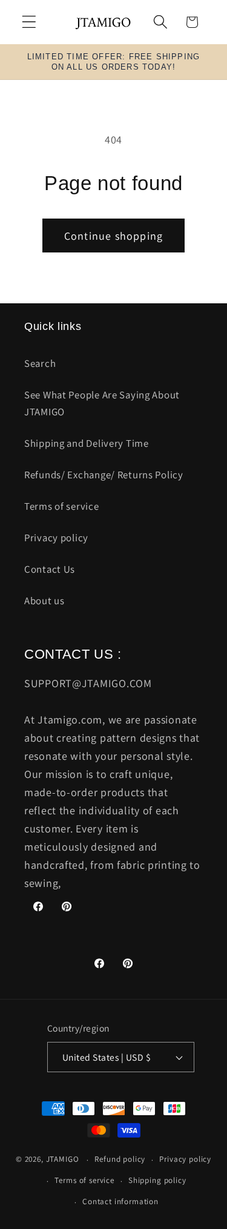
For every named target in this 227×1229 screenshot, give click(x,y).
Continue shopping (113, 236)
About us (44, 600)
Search (40, 363)
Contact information (120, 1201)
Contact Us (49, 569)
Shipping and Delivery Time (86, 443)
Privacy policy (56, 537)
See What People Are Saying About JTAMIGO (102, 403)
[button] (29, 22)
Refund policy (119, 1159)
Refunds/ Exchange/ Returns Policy (103, 474)
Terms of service (61, 506)
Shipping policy (157, 1180)
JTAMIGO (62, 1160)
